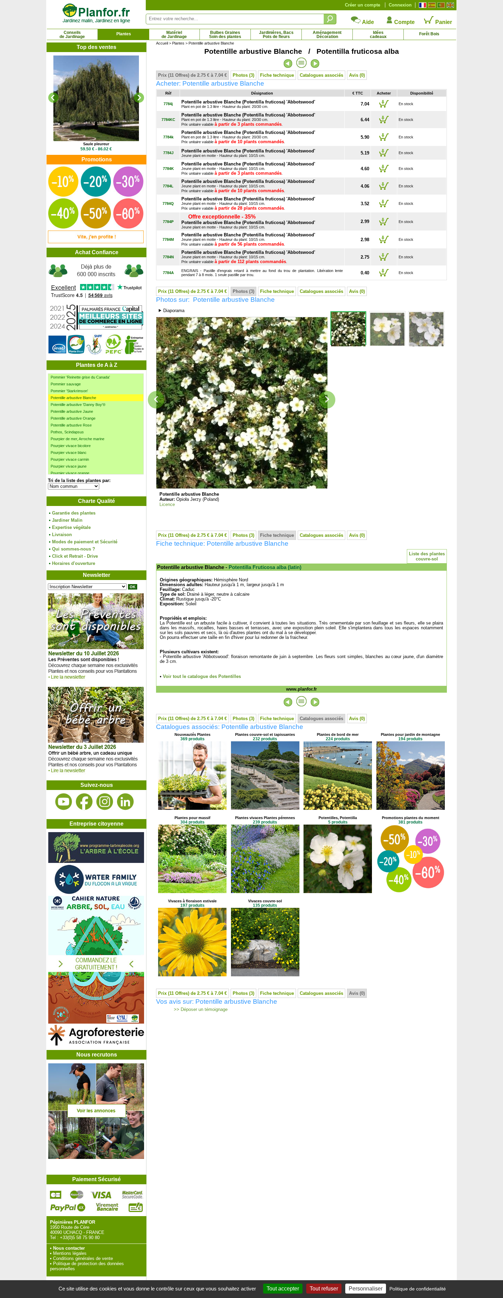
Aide (367, 22)
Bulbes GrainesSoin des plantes (225, 34)
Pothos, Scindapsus (67, 432)
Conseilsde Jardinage (72, 34)
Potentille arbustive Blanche (73, 398)
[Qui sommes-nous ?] (96, 309)
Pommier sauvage (66, 384)
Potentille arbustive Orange (73, 418)
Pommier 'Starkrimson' (69, 391)
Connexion (400, 5)
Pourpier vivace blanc (69, 452)
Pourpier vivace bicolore (71, 446)
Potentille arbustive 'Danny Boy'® (78, 405)
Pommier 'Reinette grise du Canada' (80, 377)
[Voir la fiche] (96, 98)
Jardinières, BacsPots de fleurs (276, 34)
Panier (443, 22)
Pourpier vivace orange (70, 473)
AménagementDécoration (327, 34)
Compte (404, 22)
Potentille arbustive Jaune (72, 411)
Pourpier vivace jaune (69, 466)
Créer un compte (362, 5)
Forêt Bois (429, 34)
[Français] (421, 5)
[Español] (431, 5)
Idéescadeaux (378, 34)
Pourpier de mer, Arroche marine (77, 439)
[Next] (139, 97)
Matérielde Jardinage (174, 34)
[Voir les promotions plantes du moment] (96, 241)
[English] (449, 5)
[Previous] (53, 97)
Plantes (123, 34)
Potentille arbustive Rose (71, 425)
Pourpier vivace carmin (70, 459)
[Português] (440, 5)
